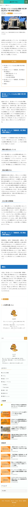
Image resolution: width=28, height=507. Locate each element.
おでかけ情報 (6, 372)
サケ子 (14, 319)
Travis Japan (6, 387)
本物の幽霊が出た (10, 75)
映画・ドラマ (6, 378)
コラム (4, 375)
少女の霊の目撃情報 (10, 77)
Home (3, 500)
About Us (12, 500)
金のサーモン (14, 2)
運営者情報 (14, 502)
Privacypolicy (7, 500)
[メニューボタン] (26, 2)
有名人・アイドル (7, 381)
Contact (16, 500)
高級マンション (6, 396)
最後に (5, 83)
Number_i (5, 384)
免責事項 (24, 500)
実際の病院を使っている (11, 73)
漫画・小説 (5, 390)
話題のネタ (10, 13)
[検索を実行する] (25, 338)
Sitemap (20, 500)
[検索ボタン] (2, 2)
